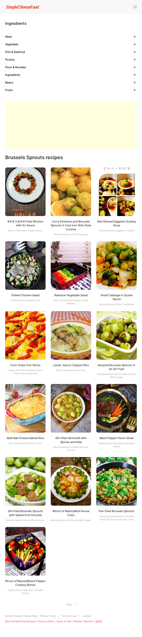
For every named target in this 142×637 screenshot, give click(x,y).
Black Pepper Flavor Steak (117, 438)
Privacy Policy (48, 615)
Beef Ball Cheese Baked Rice (25, 438)
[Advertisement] (71, 125)
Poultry (10, 59)
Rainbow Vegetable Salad (71, 295)
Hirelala (77, 621)
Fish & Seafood (15, 52)
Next (69, 604)
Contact (86, 615)
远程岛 (99, 621)
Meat (8, 36)
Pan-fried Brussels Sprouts (116, 511)
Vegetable (11, 44)
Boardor (88, 621)
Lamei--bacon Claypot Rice (71, 365)
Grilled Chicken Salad (25, 295)
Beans (9, 82)
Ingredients (12, 75)
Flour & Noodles (15, 67)
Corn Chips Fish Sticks (25, 365)
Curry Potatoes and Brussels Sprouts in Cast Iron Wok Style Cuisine (71, 225)
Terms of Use (69, 615)
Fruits (9, 90)
